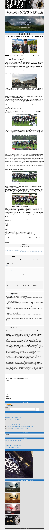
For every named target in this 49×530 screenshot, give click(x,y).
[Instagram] (26, 34)
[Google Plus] (22, 34)
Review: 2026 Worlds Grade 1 (16, 417)
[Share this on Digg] (28, 246)
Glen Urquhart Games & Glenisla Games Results (13, 440)
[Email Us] (29, 34)
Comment (8, 380)
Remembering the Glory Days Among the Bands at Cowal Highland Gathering (23, 415)
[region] (24, 23)
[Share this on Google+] (21, 246)
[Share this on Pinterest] (22, 246)
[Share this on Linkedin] (30, 246)
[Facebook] (21, 34)
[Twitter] (19, 34)
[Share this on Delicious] (32, 246)
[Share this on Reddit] (24, 246)
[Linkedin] (24, 34)
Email (7, 394)
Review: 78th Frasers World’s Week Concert (19, 421)
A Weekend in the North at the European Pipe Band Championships (24, 36)
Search (6, 407)
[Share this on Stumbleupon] (26, 246)
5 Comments (29, 38)
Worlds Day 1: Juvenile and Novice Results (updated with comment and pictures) (20, 426)
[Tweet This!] (17, 246)
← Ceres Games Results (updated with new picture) (13, 250)
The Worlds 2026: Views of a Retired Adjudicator (13, 445)
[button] (24, 23)
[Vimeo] (27, 34)
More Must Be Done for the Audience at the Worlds (20, 428)
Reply (7, 265)
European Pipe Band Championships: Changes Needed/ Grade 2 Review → (32, 251)
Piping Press (25, 10)
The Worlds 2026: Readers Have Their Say (12, 447)
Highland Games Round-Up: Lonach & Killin (12, 442)
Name (7, 392)
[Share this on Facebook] (19, 246)
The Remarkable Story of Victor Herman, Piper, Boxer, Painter (20, 424)
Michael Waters (7, 417)
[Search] (37, 409)
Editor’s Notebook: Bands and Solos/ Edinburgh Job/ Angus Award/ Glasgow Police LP (19, 443)
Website (7, 396)
